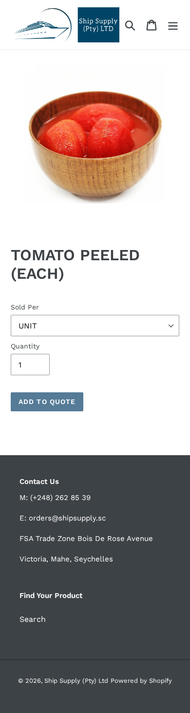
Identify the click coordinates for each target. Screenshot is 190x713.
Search (32, 619)
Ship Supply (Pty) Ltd (76, 680)
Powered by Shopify (141, 680)
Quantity (25, 346)
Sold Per (25, 307)
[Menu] (173, 25)
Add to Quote (47, 401)
